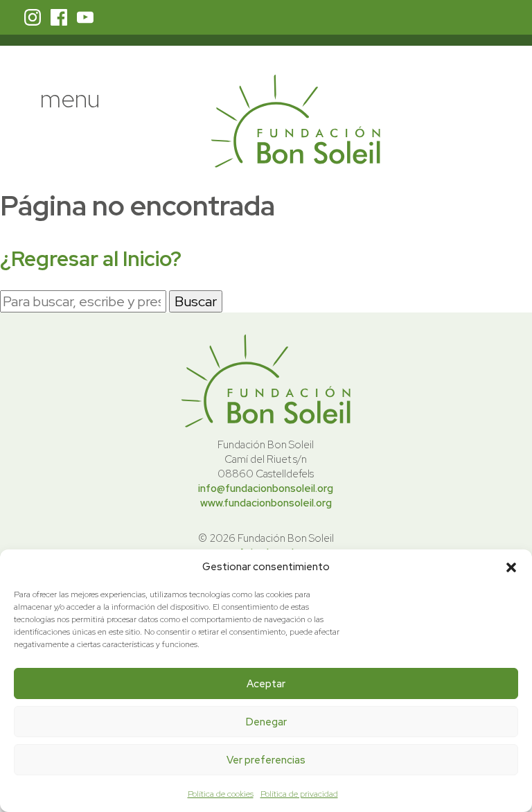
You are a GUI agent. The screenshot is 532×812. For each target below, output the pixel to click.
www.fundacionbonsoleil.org (266, 503)
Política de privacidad (299, 794)
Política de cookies (221, 794)
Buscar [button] (196, 301)
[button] (511, 567)
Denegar (266, 722)
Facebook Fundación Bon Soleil (59, 17)
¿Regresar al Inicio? (90, 258)
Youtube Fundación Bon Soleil (85, 17)
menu (70, 98)
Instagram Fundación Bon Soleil (32, 17)
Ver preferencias (266, 760)
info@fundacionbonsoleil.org (265, 488)
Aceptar (266, 684)
